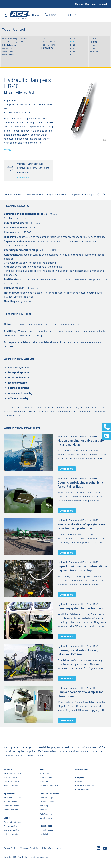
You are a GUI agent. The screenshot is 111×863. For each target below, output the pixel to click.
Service (79, 3)
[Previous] (98, 195)
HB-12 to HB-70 (47, 48)
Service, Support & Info (50, 785)
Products (8, 769)
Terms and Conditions (30, 848)
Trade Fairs (45, 834)
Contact (103, 3)
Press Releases (46, 830)
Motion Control (10, 777)
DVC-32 (44, 39)
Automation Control (13, 773)
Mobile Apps (45, 805)
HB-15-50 (93, 42)
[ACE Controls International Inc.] (19, 15)
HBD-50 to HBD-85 (48, 42)
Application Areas (57, 194)
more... (8, 149)
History (78, 781)
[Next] (104, 195)
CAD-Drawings (46, 797)
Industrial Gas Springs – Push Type (14, 39)
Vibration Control (11, 781)
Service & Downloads (49, 793)
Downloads (91, 3)
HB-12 (72, 39)
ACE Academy (46, 813)
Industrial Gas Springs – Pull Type (14, 42)
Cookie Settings (11, 848)
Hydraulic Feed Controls (11, 51)
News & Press (46, 826)
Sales (42, 769)
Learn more (66, 468)
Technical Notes (34, 194)
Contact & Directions (84, 785)
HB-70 (72, 54)
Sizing (7, 818)
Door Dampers (7, 48)
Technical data (12, 194)
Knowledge (44, 809)
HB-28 (72, 48)
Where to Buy (45, 773)
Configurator (23, 177)
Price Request (46, 777)
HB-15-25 (93, 39)
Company (79, 777)
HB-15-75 (93, 45)
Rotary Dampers (8, 54)
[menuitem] (37, 15)
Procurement (45, 781)
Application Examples (83, 194)
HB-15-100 (94, 48)
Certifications (46, 818)
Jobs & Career (81, 769)
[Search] (68, 15)
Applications (9, 793)
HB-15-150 (94, 51)
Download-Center (47, 801)
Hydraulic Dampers (9, 45)
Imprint (60, 848)
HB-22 (72, 45)
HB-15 (72, 42)
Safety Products (11, 785)
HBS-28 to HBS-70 (48, 45)
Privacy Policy (48, 848)
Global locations (82, 789)
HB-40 (72, 51)
